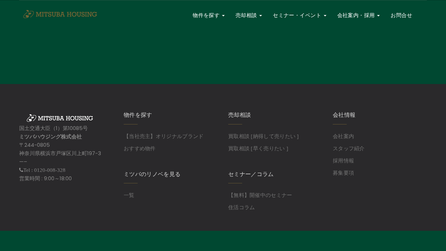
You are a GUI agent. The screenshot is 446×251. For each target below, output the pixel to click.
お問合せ (401, 15)
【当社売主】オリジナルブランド (164, 135)
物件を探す (207, 15)
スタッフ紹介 (349, 148)
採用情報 (343, 160)
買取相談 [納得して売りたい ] (263, 135)
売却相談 (247, 15)
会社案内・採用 (357, 15)
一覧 (129, 194)
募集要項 (343, 172)
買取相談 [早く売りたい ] (258, 148)
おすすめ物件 (140, 148)
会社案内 (343, 135)
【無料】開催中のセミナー (260, 194)
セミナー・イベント (298, 15)
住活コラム (241, 207)
